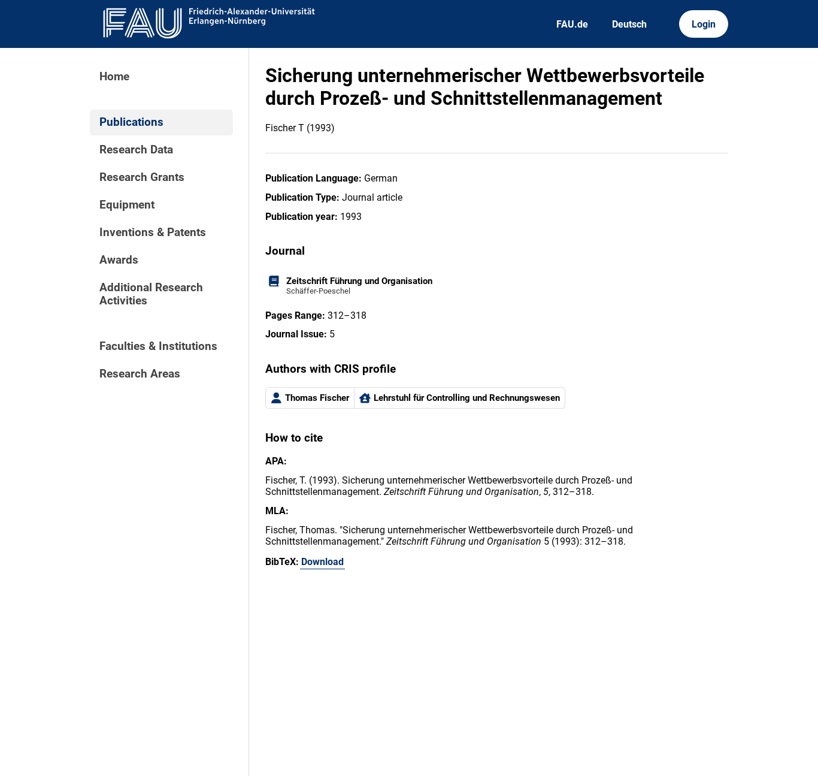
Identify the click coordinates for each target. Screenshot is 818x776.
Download (322, 561)
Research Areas (139, 374)
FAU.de (572, 24)
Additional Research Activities (151, 294)
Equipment (126, 205)
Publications (131, 122)
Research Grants (141, 177)
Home (114, 76)
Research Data (136, 149)
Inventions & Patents (152, 232)
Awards (118, 260)
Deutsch (629, 24)
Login (704, 24)
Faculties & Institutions (158, 346)
